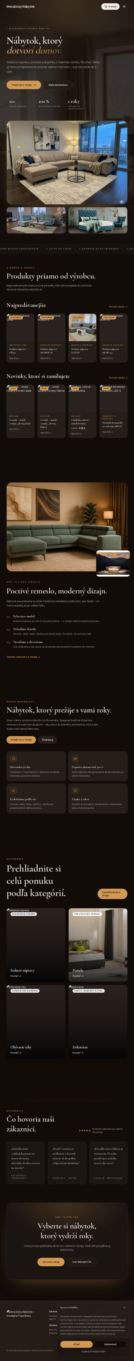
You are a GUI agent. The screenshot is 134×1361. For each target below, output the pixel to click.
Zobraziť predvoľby (94, 1351)
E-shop (112, 6)
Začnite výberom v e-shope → (23, 656)
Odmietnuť (110, 1344)
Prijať (77, 1344)
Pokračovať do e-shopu (111, 894)
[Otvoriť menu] (124, 6)
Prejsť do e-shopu (22, 84)
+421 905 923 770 (81, 1261)
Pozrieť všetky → (118, 306)
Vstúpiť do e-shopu (21, 739)
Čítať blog (47, 739)
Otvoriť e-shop (51, 1261)
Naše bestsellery (58, 84)
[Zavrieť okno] (124, 1307)
